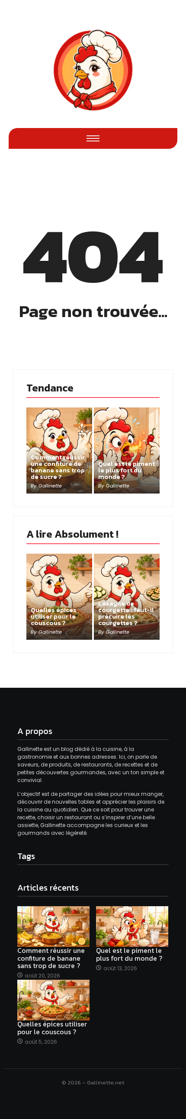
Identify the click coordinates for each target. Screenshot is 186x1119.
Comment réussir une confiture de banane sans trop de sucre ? (58, 467)
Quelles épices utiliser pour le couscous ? (54, 616)
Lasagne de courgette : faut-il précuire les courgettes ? (126, 613)
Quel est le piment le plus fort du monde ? (126, 470)
